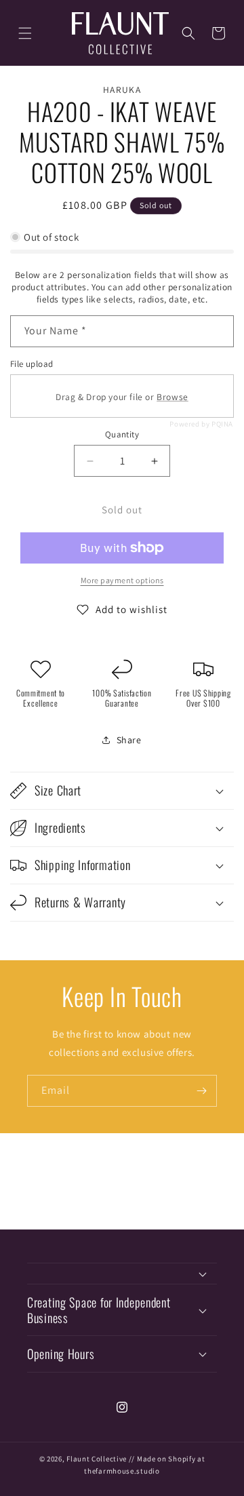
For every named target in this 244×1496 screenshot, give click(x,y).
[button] (25, 33)
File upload (31, 364)
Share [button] (129, 740)
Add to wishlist (131, 609)
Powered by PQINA (201, 424)
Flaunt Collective (96, 1458)
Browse (172, 397)
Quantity (122, 434)
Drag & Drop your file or (122, 397)
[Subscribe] (201, 1091)
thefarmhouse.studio (121, 1471)
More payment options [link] (122, 580)
